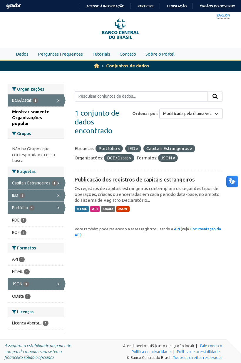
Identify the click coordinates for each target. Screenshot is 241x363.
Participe (146, 6)
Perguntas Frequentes (60, 53)
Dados (22, 53)
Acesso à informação (105, 6)
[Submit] (215, 96)
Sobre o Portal (160, 53)
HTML (82, 209)
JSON (122, 209)
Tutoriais (101, 53)
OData (108, 209)
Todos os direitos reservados (197, 357)
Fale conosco (211, 346)
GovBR (13, 6)
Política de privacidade (151, 351)
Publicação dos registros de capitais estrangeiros (135, 179)
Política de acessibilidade (198, 351)
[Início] (96, 65)
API (95, 209)
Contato (128, 53)
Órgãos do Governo (217, 6)
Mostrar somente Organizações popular (30, 117)
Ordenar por (144, 113)
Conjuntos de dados (127, 65)
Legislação (177, 6)
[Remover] (119, 149)
